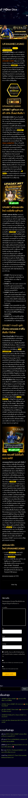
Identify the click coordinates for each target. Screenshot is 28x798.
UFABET (14, 65)
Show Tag (14, 584)
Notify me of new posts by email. (10, 668)
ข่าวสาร (15, 48)
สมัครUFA (12, 552)
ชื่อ (3, 628)
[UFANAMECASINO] (14, 31)
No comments (7, 50)
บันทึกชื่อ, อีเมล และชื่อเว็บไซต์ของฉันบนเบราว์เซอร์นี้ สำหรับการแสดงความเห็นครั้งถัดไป (13, 654)
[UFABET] (8, 9)
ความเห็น (5, 607)
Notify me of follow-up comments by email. (12, 662)
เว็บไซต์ (4, 644)
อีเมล (4, 636)
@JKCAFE (11, 556)
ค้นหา (1, 686)
